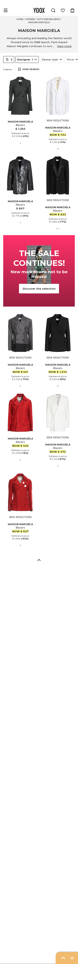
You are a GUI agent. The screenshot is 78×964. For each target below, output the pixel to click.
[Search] (53, 10)
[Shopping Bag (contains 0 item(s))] (72, 10)
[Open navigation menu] (6, 10)
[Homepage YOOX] (39, 10)
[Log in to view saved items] (63, 10)
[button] (39, 560)
